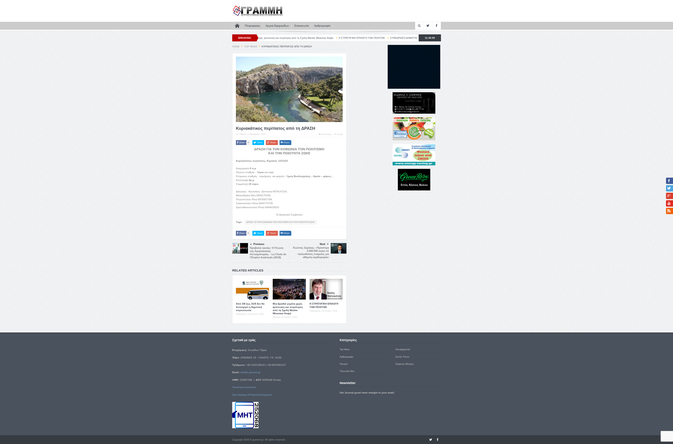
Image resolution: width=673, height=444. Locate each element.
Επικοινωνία (301, 25)
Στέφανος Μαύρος (404, 364)
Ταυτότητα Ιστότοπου (244, 387)
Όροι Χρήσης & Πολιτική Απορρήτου (252, 394)
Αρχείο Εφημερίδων (277, 25)
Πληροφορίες (252, 25)
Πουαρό (344, 364)
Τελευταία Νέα (347, 371)
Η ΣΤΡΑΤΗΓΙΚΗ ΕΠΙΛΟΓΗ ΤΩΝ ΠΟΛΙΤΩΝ (325, 37)
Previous (258, 244)
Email (340, 134)
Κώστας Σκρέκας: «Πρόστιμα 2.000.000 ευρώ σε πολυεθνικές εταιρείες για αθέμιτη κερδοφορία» (311, 252)
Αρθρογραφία (322, 25)
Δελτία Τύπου (402, 356)
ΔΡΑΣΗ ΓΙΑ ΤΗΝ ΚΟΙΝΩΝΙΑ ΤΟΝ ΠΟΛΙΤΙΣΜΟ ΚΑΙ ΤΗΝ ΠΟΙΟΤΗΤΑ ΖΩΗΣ (280, 222)
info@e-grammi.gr (250, 372)
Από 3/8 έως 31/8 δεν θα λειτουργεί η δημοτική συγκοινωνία (250, 306)
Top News (345, 349)
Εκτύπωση (327, 134)
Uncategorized (402, 349)
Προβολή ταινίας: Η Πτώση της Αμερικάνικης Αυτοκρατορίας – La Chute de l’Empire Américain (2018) (268, 252)
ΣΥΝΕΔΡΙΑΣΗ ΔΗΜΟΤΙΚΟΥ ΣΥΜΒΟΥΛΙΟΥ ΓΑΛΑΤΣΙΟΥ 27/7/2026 (390, 37)
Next (322, 244)
